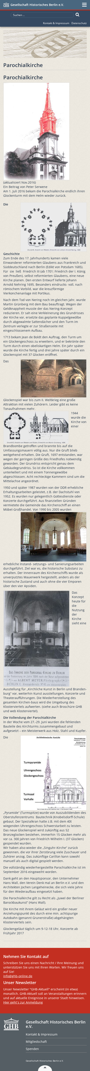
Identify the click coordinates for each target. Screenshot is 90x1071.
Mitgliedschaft (36, 1041)
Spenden (32, 1049)
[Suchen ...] (77, 15)
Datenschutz (79, 23)
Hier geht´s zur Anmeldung (23, 1002)
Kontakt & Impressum (56, 23)
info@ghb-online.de (17, 976)
